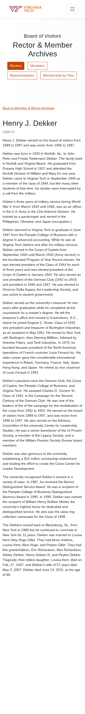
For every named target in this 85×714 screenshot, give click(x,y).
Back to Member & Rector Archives (29, 108)
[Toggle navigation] (72, 9)
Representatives (22, 75)
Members (37, 66)
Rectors (15, 66)
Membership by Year (58, 75)
